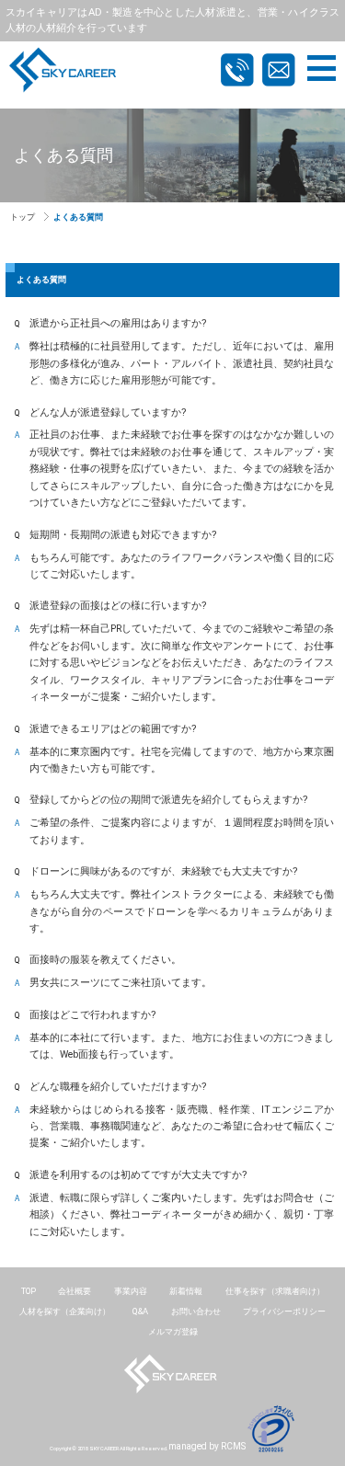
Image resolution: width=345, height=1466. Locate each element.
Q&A (140, 1311)
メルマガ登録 (173, 1331)
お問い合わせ (196, 1311)
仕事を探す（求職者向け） (275, 1291)
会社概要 (74, 1291)
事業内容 (130, 1291)
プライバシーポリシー (284, 1311)
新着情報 (185, 1291)
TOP (28, 1291)
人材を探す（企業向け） (64, 1311)
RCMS (233, 1446)
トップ (22, 217)
